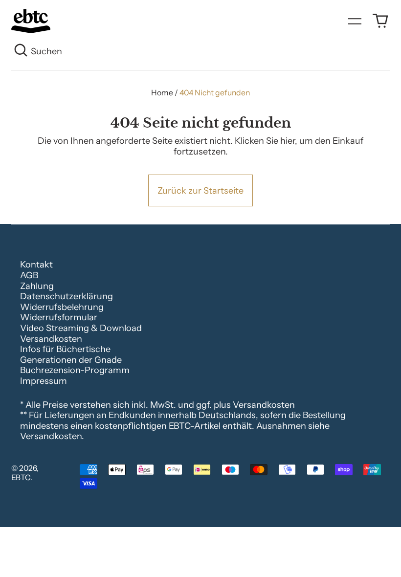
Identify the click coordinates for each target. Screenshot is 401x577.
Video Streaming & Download (81, 328)
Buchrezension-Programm (75, 370)
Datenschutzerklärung (66, 296)
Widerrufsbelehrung (62, 307)
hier (287, 140)
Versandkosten (51, 338)
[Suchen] (21, 52)
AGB (29, 275)
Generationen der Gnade (71, 360)
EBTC (20, 477)
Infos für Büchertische (65, 349)
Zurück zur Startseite (200, 190)
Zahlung (37, 286)
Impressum (43, 381)
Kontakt (36, 264)
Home (162, 92)
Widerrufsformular (58, 317)
